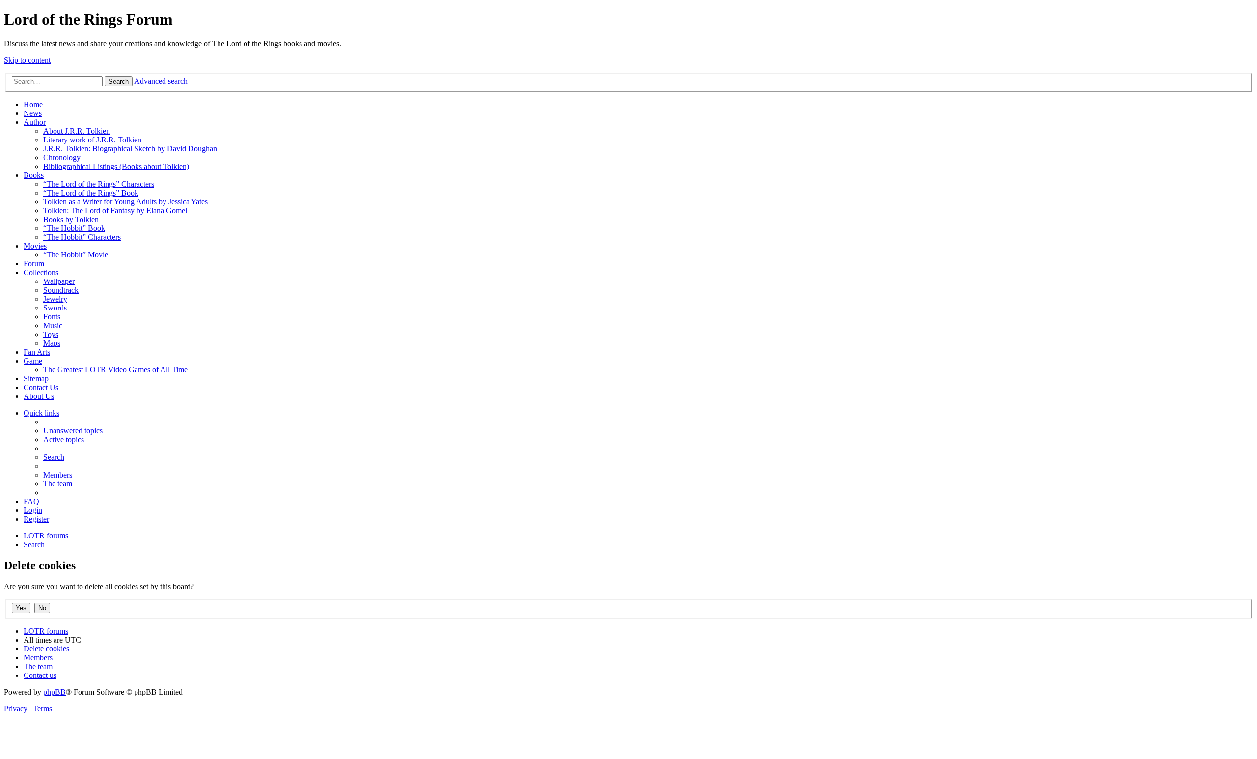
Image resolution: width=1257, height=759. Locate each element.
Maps (51, 343)
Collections (41, 272)
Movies (35, 246)
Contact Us (41, 387)
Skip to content (27, 60)
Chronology (62, 157)
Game (33, 361)
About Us (39, 396)
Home (33, 104)
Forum (34, 263)
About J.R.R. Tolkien (76, 131)
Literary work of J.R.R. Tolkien (92, 140)
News (33, 113)
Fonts (51, 316)
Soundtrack (61, 290)
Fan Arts (37, 352)
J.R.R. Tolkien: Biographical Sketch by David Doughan (130, 148)
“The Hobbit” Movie (75, 255)
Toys (50, 334)
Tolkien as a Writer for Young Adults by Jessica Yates (125, 201)
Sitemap (36, 378)
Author (35, 122)
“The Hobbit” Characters (82, 237)
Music (52, 325)
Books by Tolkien (71, 219)
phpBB (54, 692)
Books (34, 175)
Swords (55, 308)
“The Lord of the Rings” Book (90, 193)
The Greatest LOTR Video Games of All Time (115, 369)
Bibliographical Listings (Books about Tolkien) (116, 166)
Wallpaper (59, 281)
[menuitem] (73, 430)
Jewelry (55, 299)
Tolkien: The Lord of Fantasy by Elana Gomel (115, 210)
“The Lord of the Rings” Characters (98, 184)
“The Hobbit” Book (74, 228)
